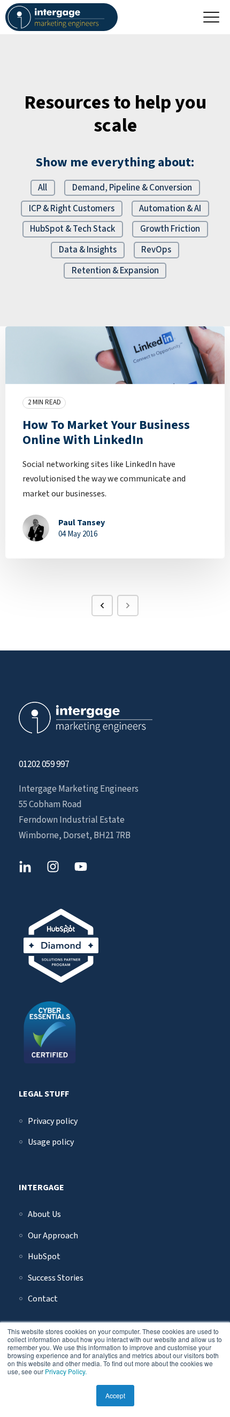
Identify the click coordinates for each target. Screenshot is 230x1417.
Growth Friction (170, 229)
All (42, 187)
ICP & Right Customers (71, 208)
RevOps (156, 249)
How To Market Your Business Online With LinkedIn (106, 433)
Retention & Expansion (115, 270)
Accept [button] (115, 1395)
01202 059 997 (44, 764)
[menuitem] (53, 1121)
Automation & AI (170, 208)
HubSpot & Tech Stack (72, 229)
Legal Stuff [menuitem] (44, 1094)
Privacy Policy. (66, 1371)
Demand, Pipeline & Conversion (132, 187)
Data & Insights (88, 249)
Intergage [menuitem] (41, 1187)
